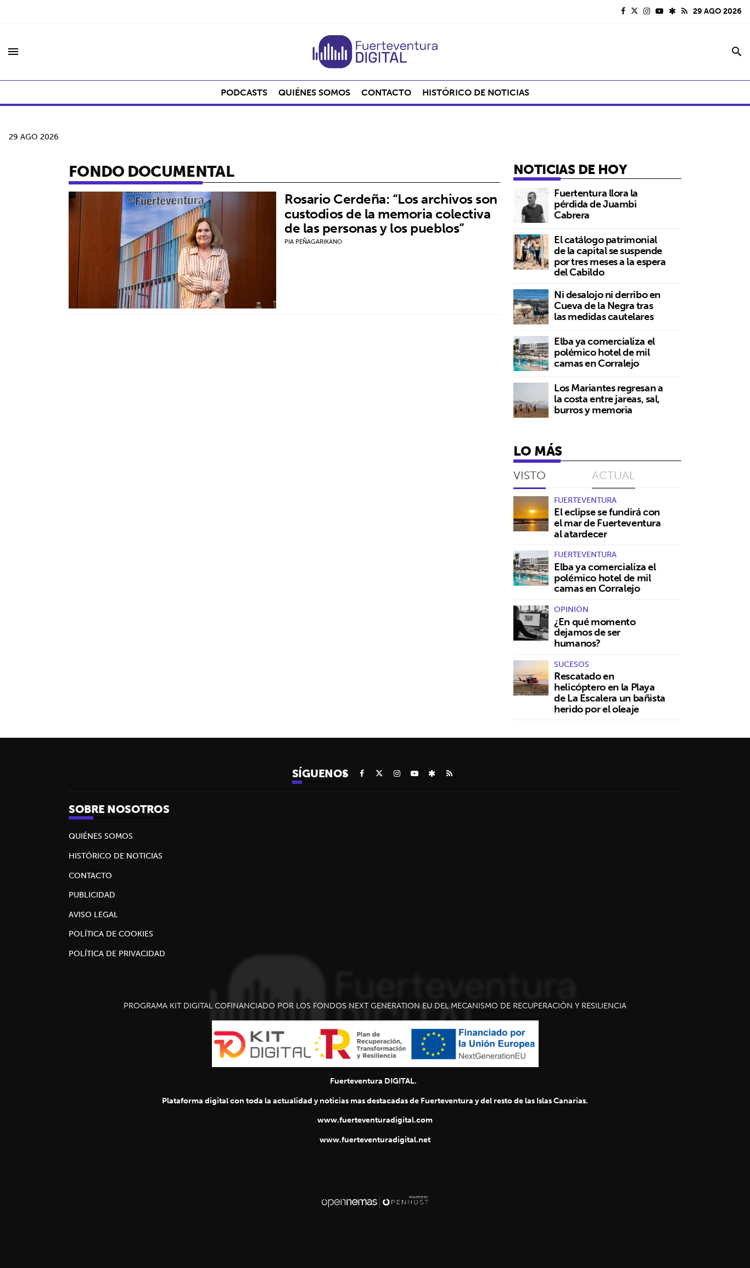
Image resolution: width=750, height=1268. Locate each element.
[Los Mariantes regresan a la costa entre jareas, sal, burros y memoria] (530, 400)
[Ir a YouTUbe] (659, 11)
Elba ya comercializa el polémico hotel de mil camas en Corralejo (604, 352)
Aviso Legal (93, 914)
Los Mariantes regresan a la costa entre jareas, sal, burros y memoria (608, 398)
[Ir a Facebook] (623, 11)
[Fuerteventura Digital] (375, 51)
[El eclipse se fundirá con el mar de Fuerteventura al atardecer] (530, 513)
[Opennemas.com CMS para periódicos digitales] (375, 1201)
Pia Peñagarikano (313, 241)
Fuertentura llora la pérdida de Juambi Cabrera (596, 203)
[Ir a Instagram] (646, 11)
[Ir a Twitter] (634, 11)
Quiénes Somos (101, 836)
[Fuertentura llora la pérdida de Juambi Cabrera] (530, 205)
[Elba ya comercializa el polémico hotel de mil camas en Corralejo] (530, 353)
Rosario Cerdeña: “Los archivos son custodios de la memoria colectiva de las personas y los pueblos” (390, 213)
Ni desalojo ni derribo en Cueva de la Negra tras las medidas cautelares (607, 305)
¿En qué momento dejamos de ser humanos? (595, 632)
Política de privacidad (117, 953)
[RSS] (684, 11)
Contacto (90, 875)
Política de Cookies (111, 933)
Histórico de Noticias (116, 855)
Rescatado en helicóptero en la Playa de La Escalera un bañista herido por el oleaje (609, 692)
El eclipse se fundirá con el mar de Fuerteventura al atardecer (607, 522)
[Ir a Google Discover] (672, 11)
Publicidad (92, 894)
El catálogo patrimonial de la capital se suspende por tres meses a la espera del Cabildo (609, 255)
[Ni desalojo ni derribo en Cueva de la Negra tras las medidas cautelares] (530, 306)
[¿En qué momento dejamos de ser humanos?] (530, 623)
